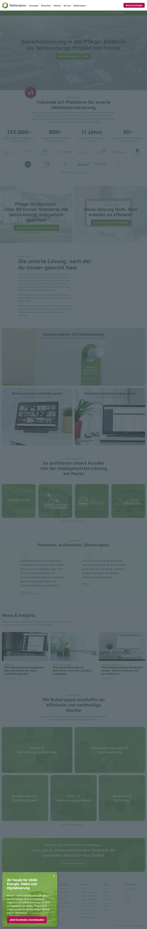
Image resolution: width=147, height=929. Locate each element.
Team (127, 892)
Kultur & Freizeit (86, 914)
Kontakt (128, 906)
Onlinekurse (107, 903)
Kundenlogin (63, 906)
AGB (114, 925)
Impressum (132, 925)
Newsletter (107, 892)
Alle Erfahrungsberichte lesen (72, 521)
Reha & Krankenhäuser (89, 899)
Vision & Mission (131, 889)
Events (105, 906)
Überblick (84, 889)
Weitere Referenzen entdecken (72, 172)
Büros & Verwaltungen (89, 903)
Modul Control (64, 892)
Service (67, 5)
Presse (127, 903)
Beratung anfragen (134, 5)
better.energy (64, 889)
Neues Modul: (110, 222)
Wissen (57, 5)
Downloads (107, 899)
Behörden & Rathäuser (89, 906)
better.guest (63, 899)
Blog (104, 889)
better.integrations (65, 903)
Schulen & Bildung (87, 910)
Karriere (128, 896)
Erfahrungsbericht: (36, 227)
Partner (127, 899)
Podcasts (106, 896)
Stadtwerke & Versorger (89, 917)
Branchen (46, 5)
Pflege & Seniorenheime (89, 896)
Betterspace (80, 5)
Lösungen (33, 5)
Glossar (106, 910)
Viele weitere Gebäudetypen (72, 825)
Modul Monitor (64, 896)
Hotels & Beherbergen (88, 892)
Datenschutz (122, 925)
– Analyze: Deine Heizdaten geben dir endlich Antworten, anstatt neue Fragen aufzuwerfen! (73, 13)
